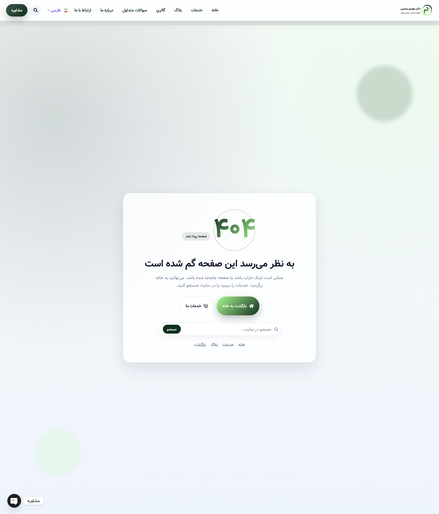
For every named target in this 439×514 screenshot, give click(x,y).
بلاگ (178, 10)
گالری (160, 10)
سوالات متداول (134, 10)
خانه (215, 10)
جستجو (172, 329)
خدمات (196, 10)
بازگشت (200, 345)
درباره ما (106, 10)
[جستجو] (35, 10)
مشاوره (16, 10)
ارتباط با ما (82, 10)
